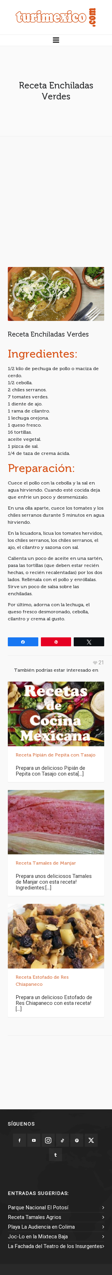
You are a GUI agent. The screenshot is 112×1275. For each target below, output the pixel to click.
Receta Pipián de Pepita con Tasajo (55, 755)
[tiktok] (62, 1140)
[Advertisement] (56, 196)
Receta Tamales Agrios (34, 1217)
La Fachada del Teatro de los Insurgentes (55, 1246)
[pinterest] (76, 1140)
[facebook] (19, 1140)
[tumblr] (55, 1154)
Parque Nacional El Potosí (38, 1207)
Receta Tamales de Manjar (46, 863)
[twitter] (91, 1140)
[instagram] (48, 1140)
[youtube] (33, 1140)
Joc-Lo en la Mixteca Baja (38, 1236)
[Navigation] (56, 40)
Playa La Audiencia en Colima (41, 1227)
